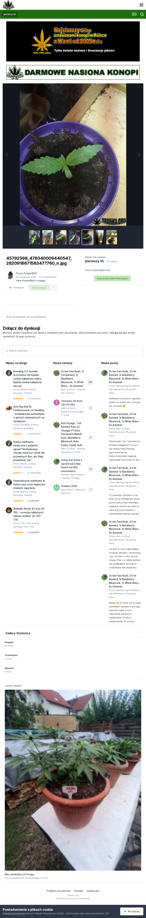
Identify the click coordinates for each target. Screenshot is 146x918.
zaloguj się (116, 332)
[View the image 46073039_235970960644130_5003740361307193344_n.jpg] (61, 237)
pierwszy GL (94, 261)
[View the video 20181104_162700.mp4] (100, 237)
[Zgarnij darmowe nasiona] (73, 72)
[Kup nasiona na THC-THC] (73, 41)
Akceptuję (133, 911)
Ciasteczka (92, 890)
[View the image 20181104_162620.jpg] (111, 237)
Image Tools (128, 219)
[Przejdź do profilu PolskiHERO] (10, 275)
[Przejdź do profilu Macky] (9, 373)
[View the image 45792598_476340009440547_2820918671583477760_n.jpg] (87, 237)
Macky (24, 389)
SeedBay (25, 424)
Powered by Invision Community (73, 898)
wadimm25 (18, 877)
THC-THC (25, 523)
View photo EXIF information (112, 278)
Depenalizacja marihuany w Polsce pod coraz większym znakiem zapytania (29, 484)
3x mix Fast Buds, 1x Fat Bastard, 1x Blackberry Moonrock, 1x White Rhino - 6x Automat (72, 378)
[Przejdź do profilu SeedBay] (9, 408)
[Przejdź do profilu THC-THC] (9, 510)
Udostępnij (17, 287)
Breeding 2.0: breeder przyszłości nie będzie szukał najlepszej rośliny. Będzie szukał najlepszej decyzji (27, 378)
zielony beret (68, 408)
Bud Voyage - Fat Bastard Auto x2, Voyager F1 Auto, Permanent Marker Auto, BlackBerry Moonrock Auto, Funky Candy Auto (71, 434)
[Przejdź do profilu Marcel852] (57, 488)
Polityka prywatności (59, 890)
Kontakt (78, 890)
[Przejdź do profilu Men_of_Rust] (57, 373)
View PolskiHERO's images (30, 280)
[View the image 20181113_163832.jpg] (47, 237)
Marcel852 (67, 489)
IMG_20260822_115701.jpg (19, 874)
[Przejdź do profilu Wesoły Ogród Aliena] (57, 462)
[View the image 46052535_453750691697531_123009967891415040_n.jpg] (74, 237)
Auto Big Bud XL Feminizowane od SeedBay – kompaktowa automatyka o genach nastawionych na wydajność (29, 414)
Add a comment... (18, 350)
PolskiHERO (30, 273)
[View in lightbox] (73, 154)
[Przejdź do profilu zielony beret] (57, 403)
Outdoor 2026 (69, 486)
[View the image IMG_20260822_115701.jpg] (73, 780)
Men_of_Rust (68, 389)
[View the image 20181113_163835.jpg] (34, 237)
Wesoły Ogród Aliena (72, 474)
